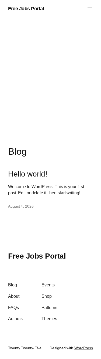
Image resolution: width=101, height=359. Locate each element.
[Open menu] (89, 9)
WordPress (83, 348)
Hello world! (27, 174)
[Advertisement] (50, 87)
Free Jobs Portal (26, 8)
